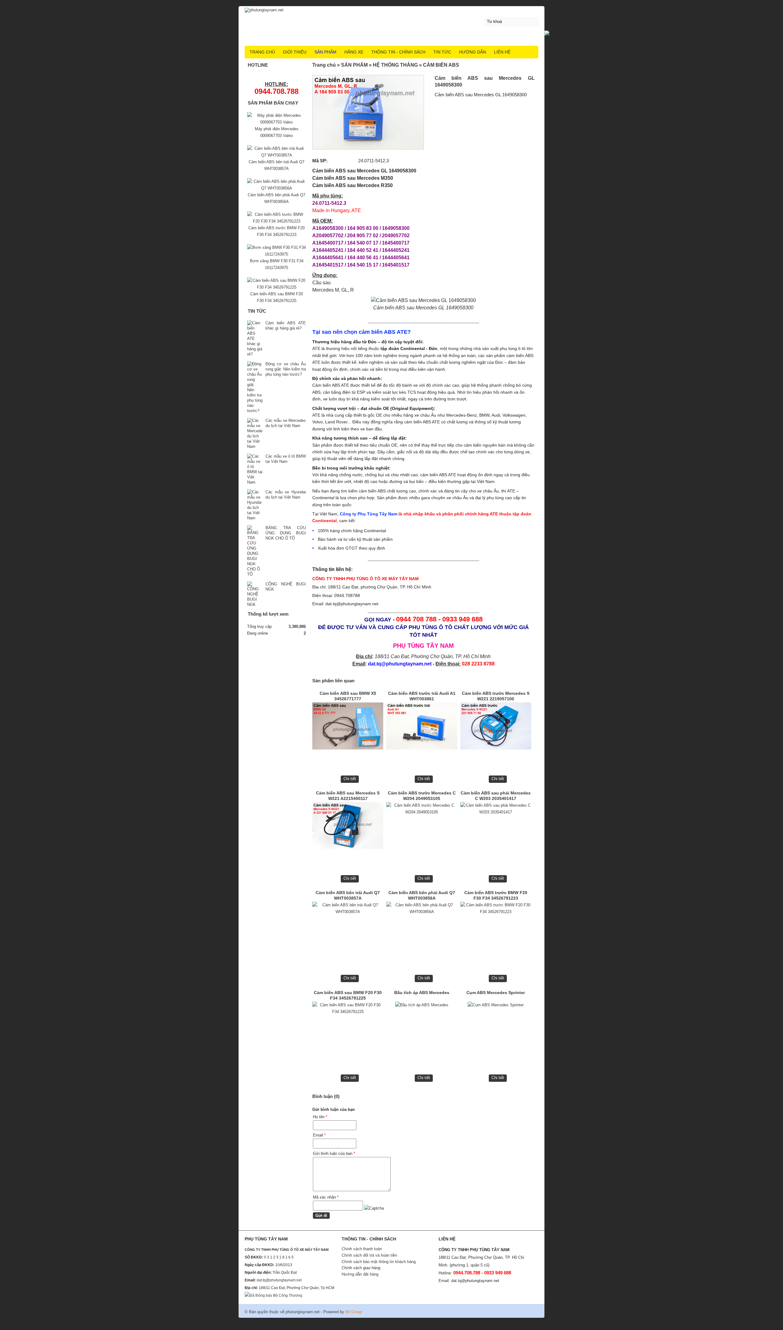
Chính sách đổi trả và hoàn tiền (369, 1255)
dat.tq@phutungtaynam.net (279, 1280)
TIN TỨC (442, 52)
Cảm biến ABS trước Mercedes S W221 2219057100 (495, 696)
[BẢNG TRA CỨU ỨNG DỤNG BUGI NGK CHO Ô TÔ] (254, 551)
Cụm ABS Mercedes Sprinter (495, 992)
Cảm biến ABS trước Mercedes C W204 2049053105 (422, 795)
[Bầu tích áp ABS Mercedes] (421, 1027)
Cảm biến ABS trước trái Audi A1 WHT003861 (421, 696)
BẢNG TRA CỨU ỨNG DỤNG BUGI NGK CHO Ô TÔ (285, 532)
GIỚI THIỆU (294, 52)
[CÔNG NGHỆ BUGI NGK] (254, 594)
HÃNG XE (353, 52)
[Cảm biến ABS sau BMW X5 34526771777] (347, 727)
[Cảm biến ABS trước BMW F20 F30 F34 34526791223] (495, 927)
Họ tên (320, 1116)
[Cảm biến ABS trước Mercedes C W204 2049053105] (421, 827)
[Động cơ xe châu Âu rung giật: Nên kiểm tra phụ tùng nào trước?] (254, 387)
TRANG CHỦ (262, 52)
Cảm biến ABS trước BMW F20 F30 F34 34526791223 (495, 895)
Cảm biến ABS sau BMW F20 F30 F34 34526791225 (348, 995)
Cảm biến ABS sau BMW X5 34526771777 (348, 696)
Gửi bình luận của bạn (334, 1153)
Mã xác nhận (326, 1197)
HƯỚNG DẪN (472, 52)
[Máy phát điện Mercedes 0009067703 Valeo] (276, 122)
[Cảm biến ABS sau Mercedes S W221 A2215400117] (347, 827)
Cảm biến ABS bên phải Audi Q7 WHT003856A (421, 895)
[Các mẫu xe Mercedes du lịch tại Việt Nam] (254, 433)
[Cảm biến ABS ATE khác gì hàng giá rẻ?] (254, 338)
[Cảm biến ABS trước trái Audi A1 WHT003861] (421, 727)
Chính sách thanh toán (362, 1249)
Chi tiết (349, 778)
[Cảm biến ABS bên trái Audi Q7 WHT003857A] (347, 927)
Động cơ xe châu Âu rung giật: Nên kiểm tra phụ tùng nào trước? (285, 369)
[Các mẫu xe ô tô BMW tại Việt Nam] (254, 469)
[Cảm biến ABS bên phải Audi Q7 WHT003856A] (421, 927)
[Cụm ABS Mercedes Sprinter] (495, 1027)
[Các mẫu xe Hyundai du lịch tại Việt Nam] (254, 505)
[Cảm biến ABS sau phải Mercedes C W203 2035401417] (495, 827)
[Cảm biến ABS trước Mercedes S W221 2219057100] (495, 727)
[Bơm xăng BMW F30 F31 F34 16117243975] (276, 254)
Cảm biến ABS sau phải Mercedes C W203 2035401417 (496, 795)
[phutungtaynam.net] (391, 9)
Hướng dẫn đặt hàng (360, 1274)
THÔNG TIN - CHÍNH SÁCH (398, 52)
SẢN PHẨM (325, 52)
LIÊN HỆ (502, 52)
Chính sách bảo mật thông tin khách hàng (379, 1261)
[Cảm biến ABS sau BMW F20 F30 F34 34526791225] (347, 1027)
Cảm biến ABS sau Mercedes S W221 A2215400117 (348, 795)
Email (319, 1135)
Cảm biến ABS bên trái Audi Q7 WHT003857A (348, 895)
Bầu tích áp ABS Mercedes (421, 992)
